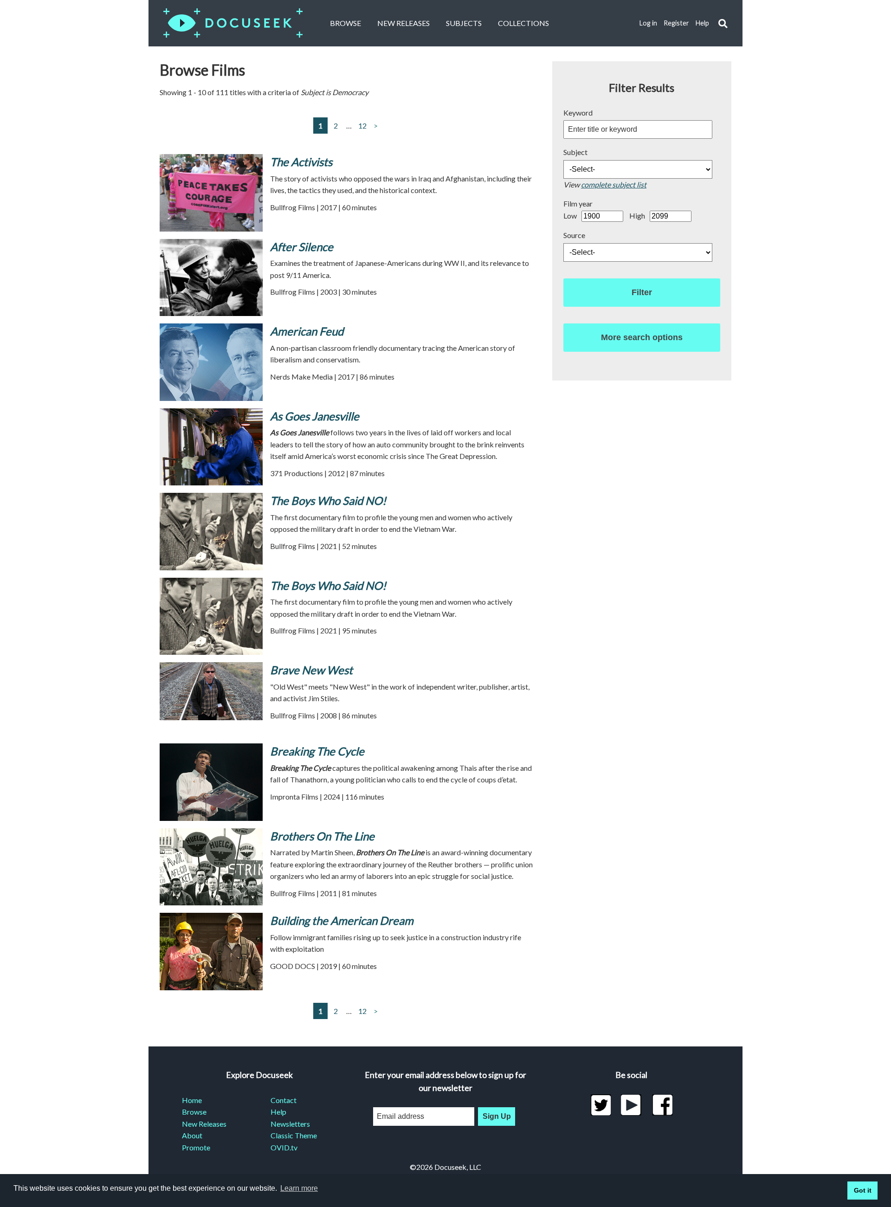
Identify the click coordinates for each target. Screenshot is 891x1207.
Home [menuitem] (192, 1100)
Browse (345, 23)
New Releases (403, 23)
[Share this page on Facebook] (662, 1105)
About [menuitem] (192, 1135)
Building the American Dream (341, 920)
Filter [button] (642, 292)
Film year (578, 203)
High (637, 215)
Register (676, 23)
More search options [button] (642, 337)
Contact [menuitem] (284, 1100)
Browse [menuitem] (194, 1111)
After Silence (301, 246)
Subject (575, 152)
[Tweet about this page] (600, 1105)
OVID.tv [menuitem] (284, 1147)
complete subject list (613, 184)
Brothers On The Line (322, 836)
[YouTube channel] (631, 1105)
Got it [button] (863, 1190)
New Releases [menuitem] (204, 1123)
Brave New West (311, 670)
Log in (648, 23)
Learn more (299, 1188)
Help (702, 23)
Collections (523, 23)
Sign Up (497, 1116)
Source (574, 235)
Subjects (464, 23)
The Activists (301, 161)
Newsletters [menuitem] (290, 1123)
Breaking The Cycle (317, 751)
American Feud (306, 331)
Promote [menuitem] (196, 1147)
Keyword (578, 112)
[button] (722, 23)
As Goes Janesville (314, 416)
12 (362, 125)
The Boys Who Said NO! (328, 500)
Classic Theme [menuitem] (294, 1135)
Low (570, 215)
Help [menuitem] (278, 1111)
